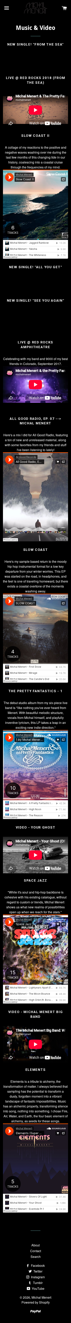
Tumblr (37, 1282)
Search (36, 1256)
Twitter (37, 1271)
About (35, 1245)
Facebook (37, 1265)
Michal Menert (41, 1297)
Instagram (37, 1277)
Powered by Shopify (35, 1302)
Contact (35, 1251)
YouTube (37, 1288)
